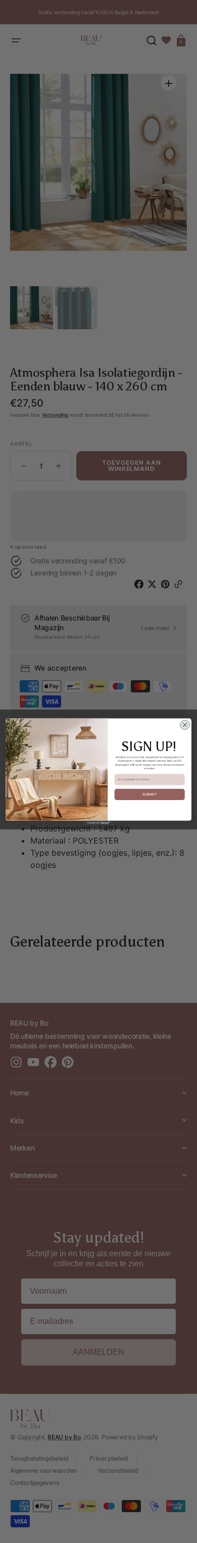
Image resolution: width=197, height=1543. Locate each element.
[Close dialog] (184, 724)
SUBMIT (149, 794)
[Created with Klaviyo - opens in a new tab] (99, 822)
